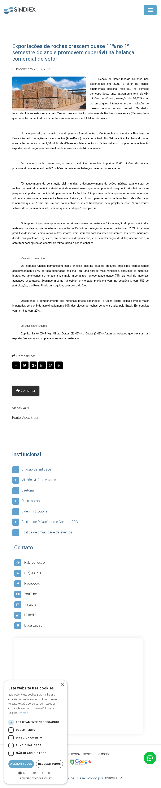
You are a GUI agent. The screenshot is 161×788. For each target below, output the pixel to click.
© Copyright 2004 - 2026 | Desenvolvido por (71, 778)
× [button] (62, 685)
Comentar (27, 391)
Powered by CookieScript (36, 778)
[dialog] (35, 732)
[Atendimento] (150, 758)
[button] (35, 773)
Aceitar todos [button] (21, 763)
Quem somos (31, 501)
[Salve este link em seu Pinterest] (59, 365)
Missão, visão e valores (38, 480)
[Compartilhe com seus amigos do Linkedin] (42, 365)
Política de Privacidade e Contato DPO (49, 522)
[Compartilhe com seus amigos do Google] (34, 365)
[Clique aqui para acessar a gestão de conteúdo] (120, 778)
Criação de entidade (36, 469)
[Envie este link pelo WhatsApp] (51, 365)
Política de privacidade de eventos (46, 532)
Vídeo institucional (34, 511)
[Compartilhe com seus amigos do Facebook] (16, 365)
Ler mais (23, 712)
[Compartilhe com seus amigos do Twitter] (25, 365)
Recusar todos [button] (49, 763)
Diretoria (27, 490)
